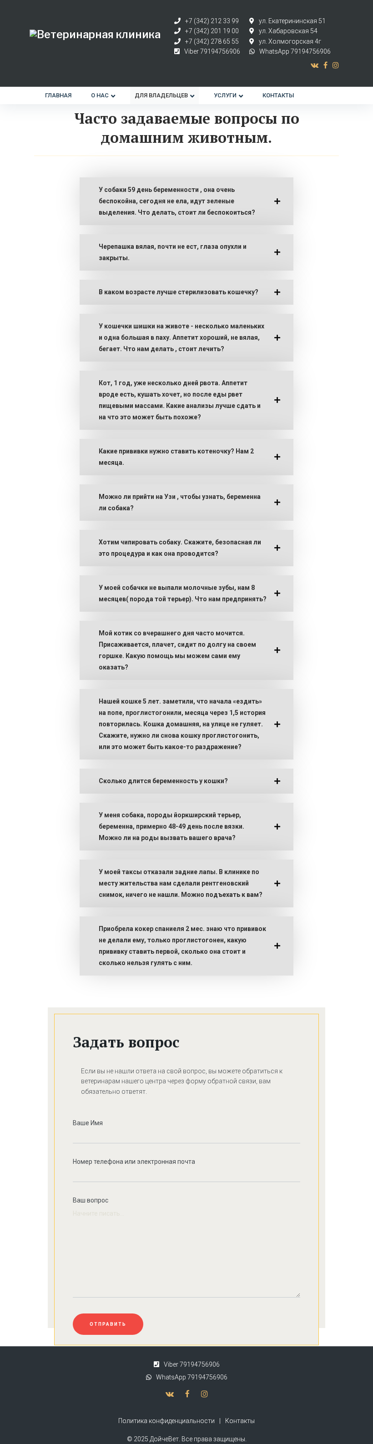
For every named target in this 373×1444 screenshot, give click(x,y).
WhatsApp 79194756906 (295, 51)
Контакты (240, 1420)
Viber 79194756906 (212, 51)
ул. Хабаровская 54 (288, 31)
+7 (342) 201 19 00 (212, 31)
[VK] (314, 65)
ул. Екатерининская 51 (292, 21)
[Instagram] (336, 65)
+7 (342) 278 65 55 (212, 41)
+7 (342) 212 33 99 (212, 21)
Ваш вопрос (90, 1200)
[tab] (186, 201)
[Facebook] (325, 65)
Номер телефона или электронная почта (134, 1161)
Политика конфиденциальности (166, 1420)
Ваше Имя (88, 1123)
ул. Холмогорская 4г (290, 41)
